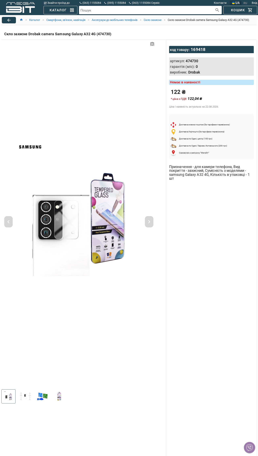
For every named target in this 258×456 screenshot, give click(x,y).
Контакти (220, 2)
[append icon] (217, 10)
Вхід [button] (254, 2)
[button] (249, 447)
